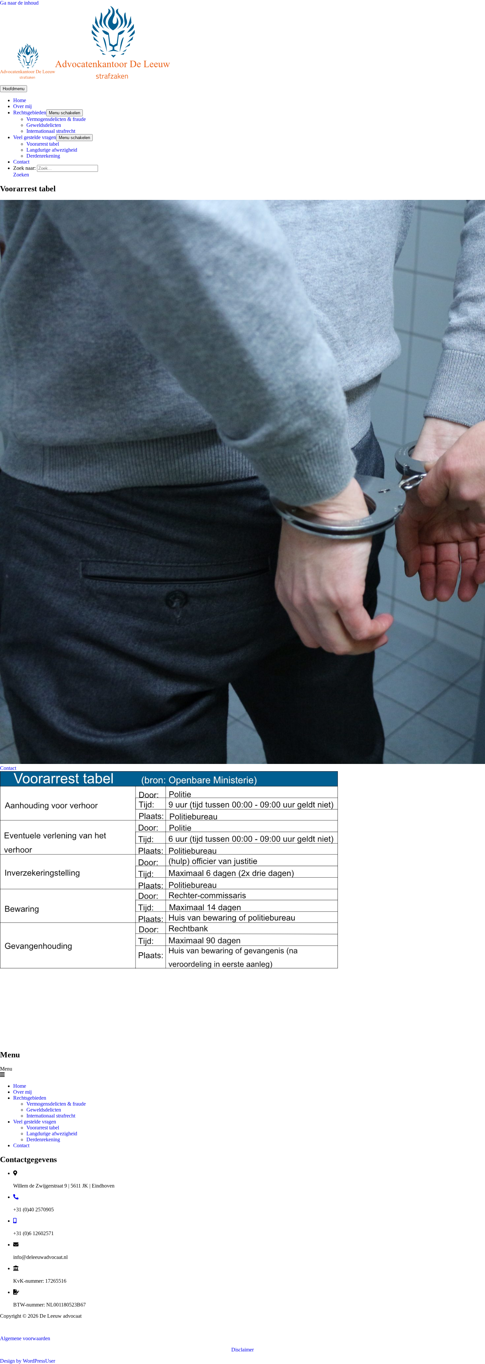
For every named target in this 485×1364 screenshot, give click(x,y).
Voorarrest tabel (42, 144)
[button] (21, 174)
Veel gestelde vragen (34, 137)
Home (19, 100)
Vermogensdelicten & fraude (56, 119)
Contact (21, 162)
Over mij (22, 106)
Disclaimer (242, 1349)
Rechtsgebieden (29, 112)
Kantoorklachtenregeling (25, 1327)
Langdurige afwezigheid (51, 150)
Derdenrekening (43, 156)
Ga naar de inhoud (19, 3)
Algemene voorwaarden (25, 1338)
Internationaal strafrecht (50, 131)
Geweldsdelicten (43, 125)
